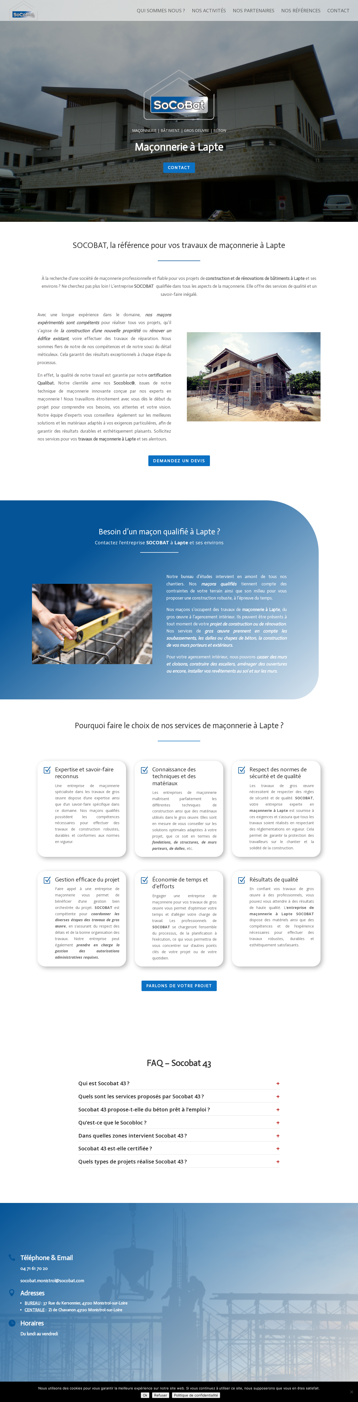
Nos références (301, 11)
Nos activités (209, 11)
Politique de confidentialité (196, 1395)
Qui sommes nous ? (161, 11)
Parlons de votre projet (179, 985)
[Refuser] (351, 1391)
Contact (338, 11)
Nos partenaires (253, 11)
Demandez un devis (179, 460)
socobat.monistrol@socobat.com (52, 1280)
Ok (145, 1395)
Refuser (160, 1395)
